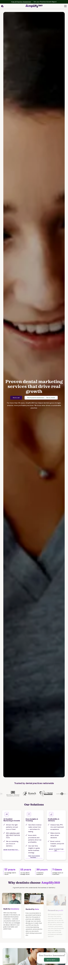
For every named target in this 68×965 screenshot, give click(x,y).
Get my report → (52, 960)
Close (64, 954)
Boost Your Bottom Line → (56, 850)
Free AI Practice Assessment (21, 2)
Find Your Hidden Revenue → (34, 856)
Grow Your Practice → (11, 849)
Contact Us (2, 6)
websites (13, 833)
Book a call (16, 398)
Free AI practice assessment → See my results (41, 398)
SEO (7, 833)
